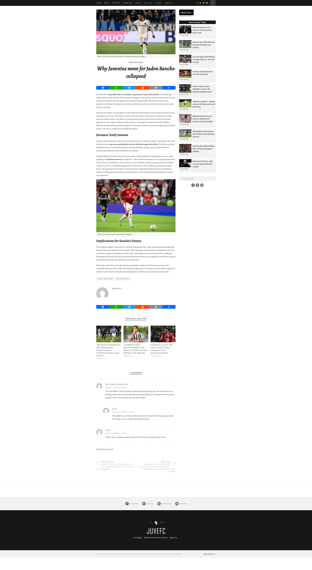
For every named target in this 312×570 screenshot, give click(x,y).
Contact (168, 3)
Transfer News (136, 62)
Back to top (209, 554)
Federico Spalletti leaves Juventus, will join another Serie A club (202, 30)
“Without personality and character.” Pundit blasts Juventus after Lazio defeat (108, 350)
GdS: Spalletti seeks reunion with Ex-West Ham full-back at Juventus (204, 134)
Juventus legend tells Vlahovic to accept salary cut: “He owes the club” (204, 59)
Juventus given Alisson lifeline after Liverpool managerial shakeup (204, 149)
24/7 (190, 16)
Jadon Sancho (122, 279)
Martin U (117, 288)
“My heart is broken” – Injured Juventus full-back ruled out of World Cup (204, 104)
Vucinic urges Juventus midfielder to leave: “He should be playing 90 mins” (202, 89)
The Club (148, 3)
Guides (158, 3)
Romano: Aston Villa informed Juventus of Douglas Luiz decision (204, 45)
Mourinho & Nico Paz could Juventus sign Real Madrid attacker (203, 164)
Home (98, 3)
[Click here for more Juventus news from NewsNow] (186, 13)
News (106, 3)
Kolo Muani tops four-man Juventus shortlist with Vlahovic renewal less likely (203, 119)
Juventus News (183, 16)
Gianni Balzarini (105, 279)
